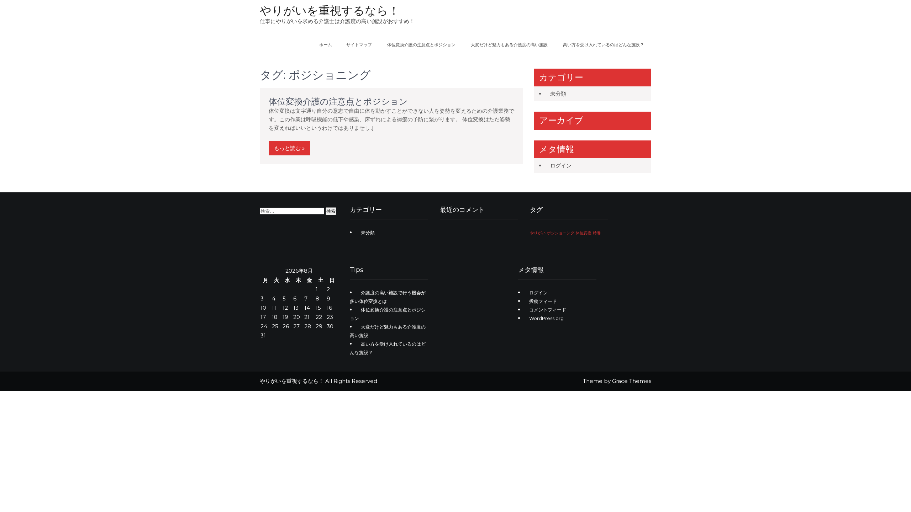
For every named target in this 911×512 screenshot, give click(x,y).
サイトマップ (359, 44)
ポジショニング (560, 233)
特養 (597, 233)
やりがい (538, 233)
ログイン (561, 165)
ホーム (325, 44)
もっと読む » (289, 148)
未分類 (558, 93)
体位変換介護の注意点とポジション (421, 44)
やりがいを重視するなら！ (330, 10)
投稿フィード (543, 301)
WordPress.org (546, 318)
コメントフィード (547, 310)
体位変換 (583, 233)
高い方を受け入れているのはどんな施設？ (603, 44)
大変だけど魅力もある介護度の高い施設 (509, 44)
